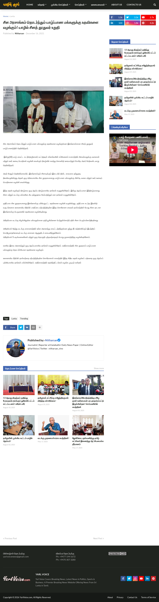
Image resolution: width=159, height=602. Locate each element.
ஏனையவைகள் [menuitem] (98, 4)
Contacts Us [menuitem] (134, 4)
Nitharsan (51, 340)
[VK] (27, 327)
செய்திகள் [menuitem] (79, 4)
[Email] (33, 327)
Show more (99, 368)
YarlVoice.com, (26, 597)
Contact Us (132, 597)
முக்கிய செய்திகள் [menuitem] (59, 4)
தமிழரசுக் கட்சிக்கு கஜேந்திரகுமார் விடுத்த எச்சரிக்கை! (53, 399)
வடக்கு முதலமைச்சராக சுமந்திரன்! (53, 438)
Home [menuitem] (29, 4)
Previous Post (11, 538)
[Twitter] (20, 327)
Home (5, 16)
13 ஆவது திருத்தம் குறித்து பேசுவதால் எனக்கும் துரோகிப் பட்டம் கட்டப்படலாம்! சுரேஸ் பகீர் (18, 400)
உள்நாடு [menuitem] (41, 4)
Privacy (120, 597)
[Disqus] (53, 492)
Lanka (12, 16)
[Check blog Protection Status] (118, 554)
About (110, 597)
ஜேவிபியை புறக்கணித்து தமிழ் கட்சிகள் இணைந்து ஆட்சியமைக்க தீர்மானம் (88, 441)
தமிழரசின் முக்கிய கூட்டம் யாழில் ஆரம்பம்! (17, 439)
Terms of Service (148, 597)
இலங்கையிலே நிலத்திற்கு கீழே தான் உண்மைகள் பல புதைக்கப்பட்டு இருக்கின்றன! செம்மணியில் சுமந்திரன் (88, 402)
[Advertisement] (53, 60)
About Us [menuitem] (116, 4)
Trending (24, 318)
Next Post (97, 538)
